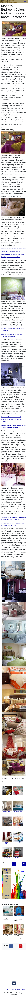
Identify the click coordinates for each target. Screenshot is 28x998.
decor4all (13, 2)
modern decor (18, 842)
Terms (14, 989)
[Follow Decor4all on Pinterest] (24, 864)
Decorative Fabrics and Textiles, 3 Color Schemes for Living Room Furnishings (18, 934)
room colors (7, 857)
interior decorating (7, 843)
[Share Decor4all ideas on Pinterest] (20, 946)
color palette (7, 827)
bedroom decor (7, 811)
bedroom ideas (18, 811)
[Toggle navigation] (25, 1)
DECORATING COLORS (7, 870)
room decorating (17, 857)
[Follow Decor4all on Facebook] (14, 864)
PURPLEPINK (6, 882)
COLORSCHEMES (7, 897)
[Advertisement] (14, 964)
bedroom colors (18, 796)
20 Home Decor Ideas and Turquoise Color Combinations (7, 916)
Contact (23, 989)
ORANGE (7, 887)
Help (18, 989)
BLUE (7, 878)
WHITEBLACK (6, 873)
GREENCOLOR (6, 876)
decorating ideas (17, 827)
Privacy (9, 989)
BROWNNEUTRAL (7, 894)
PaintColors (22, 870)
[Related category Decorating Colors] (7, 790)
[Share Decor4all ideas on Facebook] (11, 946)
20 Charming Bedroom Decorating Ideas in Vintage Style (7, 934)
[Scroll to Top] (14, 982)
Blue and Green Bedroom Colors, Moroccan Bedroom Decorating (18, 916)
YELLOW (7, 890)
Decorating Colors (7, 796)
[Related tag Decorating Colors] (18, 790)
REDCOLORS (7, 885)
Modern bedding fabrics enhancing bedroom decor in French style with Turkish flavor (11, 419)
